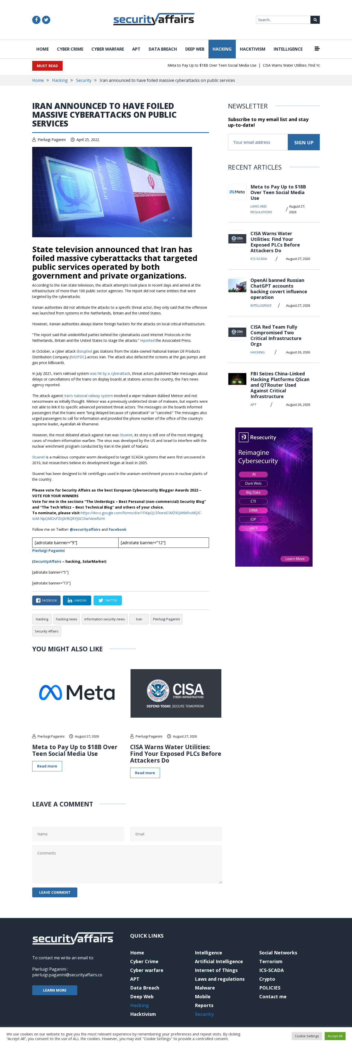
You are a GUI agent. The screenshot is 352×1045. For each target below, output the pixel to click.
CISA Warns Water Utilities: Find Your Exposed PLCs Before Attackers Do (175, 753)
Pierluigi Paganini (52, 139)
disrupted (84, 351)
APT (136, 49)
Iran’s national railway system (88, 395)
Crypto (267, 979)
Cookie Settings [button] (307, 1036)
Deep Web (194, 49)
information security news (104, 619)
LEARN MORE (54, 990)
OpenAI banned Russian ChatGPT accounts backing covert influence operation (278, 288)
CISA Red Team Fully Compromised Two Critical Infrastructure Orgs (275, 335)
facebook (49, 600)
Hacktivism (252, 49)
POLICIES (269, 988)
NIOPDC (78, 356)
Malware (205, 988)
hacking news (66, 619)
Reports (204, 1005)
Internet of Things (216, 970)
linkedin (80, 600)
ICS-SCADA (258, 258)
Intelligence (288, 49)
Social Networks (278, 952)
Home (42, 49)
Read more (47, 766)
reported (147, 340)
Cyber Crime (70, 49)
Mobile (203, 996)
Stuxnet (126, 434)
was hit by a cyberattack (110, 373)
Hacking (222, 49)
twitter (111, 600)
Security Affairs (46, 631)
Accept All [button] (335, 1036)
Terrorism (270, 961)
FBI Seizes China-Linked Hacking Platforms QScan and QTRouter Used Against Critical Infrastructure (279, 384)
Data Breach (163, 49)
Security (83, 80)
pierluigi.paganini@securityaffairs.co (67, 975)
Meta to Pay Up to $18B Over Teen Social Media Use (202, 65)
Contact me (273, 996)
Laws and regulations (261, 209)
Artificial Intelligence (219, 961)
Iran (139, 619)
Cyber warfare (107, 49)
